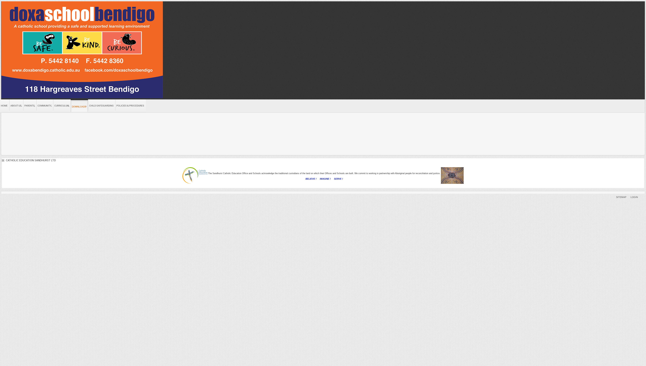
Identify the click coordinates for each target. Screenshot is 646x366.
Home (27, 116)
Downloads (42, 116)
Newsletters (61, 116)
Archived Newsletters (87, 116)
